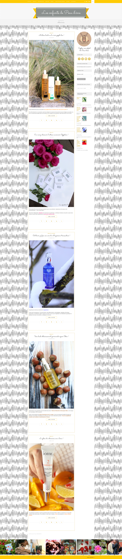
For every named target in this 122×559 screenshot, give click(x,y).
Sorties (47, 1)
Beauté (34, 1)
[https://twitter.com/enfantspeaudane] (82, 60)
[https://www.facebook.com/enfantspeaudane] (79, 60)
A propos (73, 1)
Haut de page (90, 557)
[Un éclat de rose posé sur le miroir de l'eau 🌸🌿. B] (99, 547)
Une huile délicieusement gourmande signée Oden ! (51, 336)
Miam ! (52, 1)
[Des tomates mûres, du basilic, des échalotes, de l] (84, 547)
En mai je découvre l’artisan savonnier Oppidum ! (51, 134)
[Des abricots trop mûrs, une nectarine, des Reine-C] (68, 547)
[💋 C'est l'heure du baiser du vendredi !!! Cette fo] (53, 547)
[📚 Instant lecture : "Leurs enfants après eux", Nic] (38, 547)
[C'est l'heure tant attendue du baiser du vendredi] (22, 547)
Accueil (29, 1)
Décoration (41, 1)
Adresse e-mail (80, 74)
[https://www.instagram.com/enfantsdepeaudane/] (85, 60)
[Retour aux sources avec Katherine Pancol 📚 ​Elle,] (7, 547)
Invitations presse (60, 1)
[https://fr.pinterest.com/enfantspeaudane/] (89, 60)
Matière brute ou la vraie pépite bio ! (51, 35)
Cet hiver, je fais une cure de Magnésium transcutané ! (51, 235)
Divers (67, 1)
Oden (67, 410)
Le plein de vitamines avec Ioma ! (51, 438)
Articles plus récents (35, 533)
